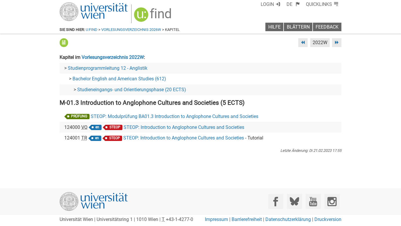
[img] (153, 16)
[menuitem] (293, 4)
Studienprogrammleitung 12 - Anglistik (107, 68)
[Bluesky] (294, 201)
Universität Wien (80, 5)
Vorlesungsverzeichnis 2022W (113, 57)
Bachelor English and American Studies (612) (119, 79)
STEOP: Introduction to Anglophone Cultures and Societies (184, 127)
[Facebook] (275, 201)
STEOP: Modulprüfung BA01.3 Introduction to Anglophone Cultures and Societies (174, 116)
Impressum (216, 219)
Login (267, 4)
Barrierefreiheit (247, 219)
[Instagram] (331, 201)
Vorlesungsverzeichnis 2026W (131, 29)
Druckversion (327, 219)
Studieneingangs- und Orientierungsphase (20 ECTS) (131, 89)
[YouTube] (313, 201)
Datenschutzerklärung (288, 219)
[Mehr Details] (64, 42)
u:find (91, 29)
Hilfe (274, 27)
